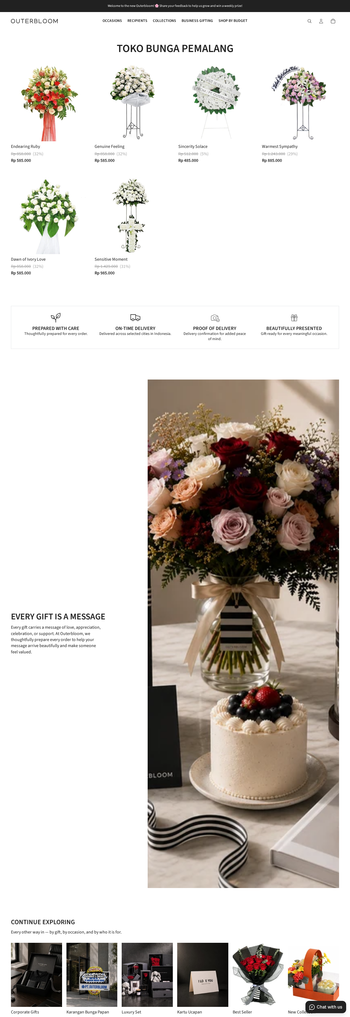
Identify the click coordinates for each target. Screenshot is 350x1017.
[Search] (310, 21)
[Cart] (333, 21)
